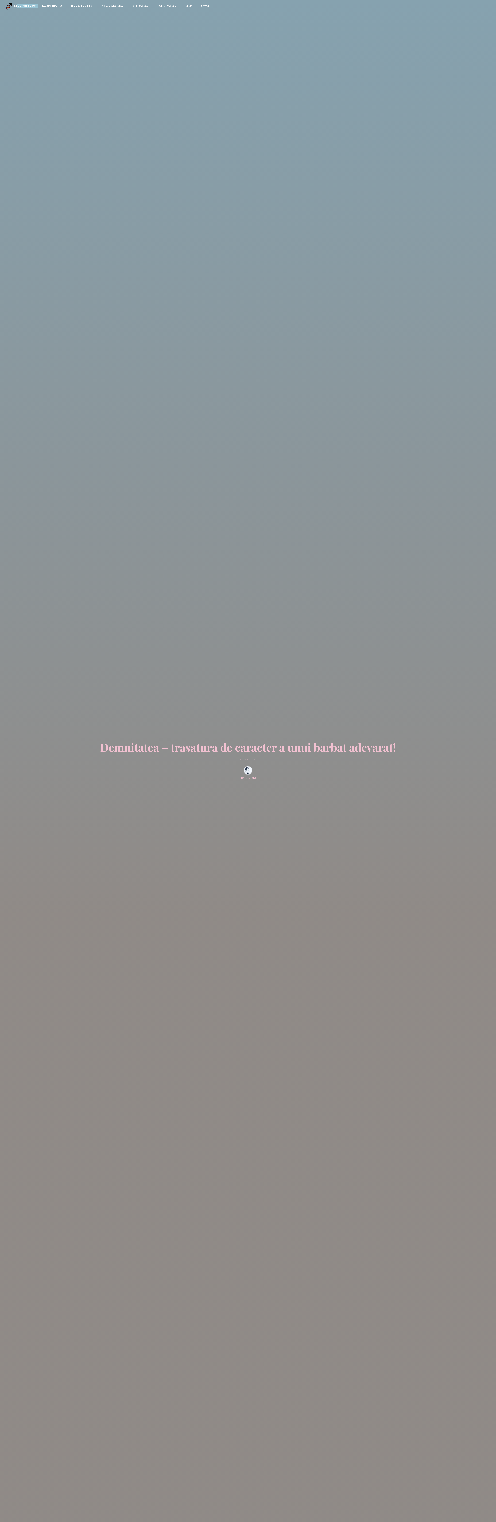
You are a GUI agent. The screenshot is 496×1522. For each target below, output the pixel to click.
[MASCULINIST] (9, 6)
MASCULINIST (25, 6)
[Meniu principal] (488, 6)
